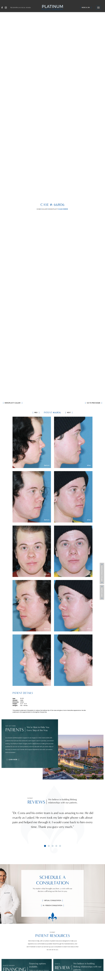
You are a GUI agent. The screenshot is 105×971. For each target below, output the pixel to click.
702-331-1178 (13, 7)
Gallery (45, 209)
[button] (98, 8)
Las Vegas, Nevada (25, 7)
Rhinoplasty (53, 209)
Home (39, 209)
